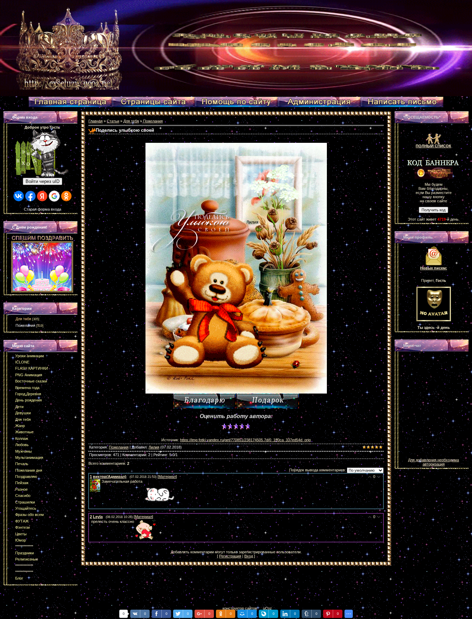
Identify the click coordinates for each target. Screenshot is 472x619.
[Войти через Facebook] (30, 196)
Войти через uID (42, 181)
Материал (167, 476)
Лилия (154, 447)
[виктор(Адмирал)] (101, 481)
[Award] (268, 401)
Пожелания (25, 325)
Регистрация (230, 556)
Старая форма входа (42, 209)
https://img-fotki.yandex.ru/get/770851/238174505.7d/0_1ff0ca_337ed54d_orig (245, 440)
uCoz (267, 608)
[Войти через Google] (54, 196)
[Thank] (204, 401)
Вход (248, 556)
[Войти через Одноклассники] (66, 196)
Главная (95, 121)
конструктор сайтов (240, 608)
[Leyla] (90, 521)
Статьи (113, 121)
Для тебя (23, 319)
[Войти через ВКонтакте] (18, 196)
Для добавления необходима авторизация (433, 462)
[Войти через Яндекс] (42, 196)
